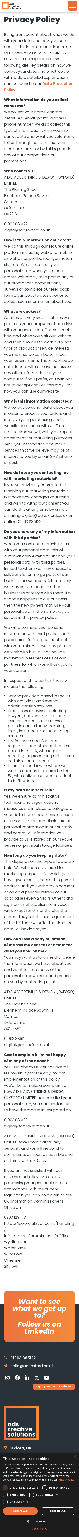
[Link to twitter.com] (36, 1377)
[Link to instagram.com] (7, 1377)
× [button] (74, 1456)
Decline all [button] (58, 1511)
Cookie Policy (39, 1528)
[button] (39, 1521)
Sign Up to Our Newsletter (54, 1386)
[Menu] (72, 6)
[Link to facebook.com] (17, 1377)
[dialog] (39, 1495)
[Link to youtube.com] (46, 1377)
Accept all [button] (20, 1511)
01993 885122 (23, 1358)
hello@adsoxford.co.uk (32, 1365)
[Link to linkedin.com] (27, 1377)
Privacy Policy (66, 1479)
